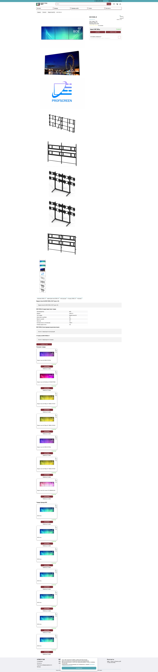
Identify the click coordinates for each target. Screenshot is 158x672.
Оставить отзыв (44, 344)
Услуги (90, 8)
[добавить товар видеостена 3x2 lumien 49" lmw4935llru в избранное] (56, 481)
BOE (98, 23)
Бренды (56, 8)
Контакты (108, 8)
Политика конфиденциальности (44, 665)
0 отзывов (100, 25)
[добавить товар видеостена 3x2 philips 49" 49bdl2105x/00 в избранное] (56, 416)
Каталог (39, 8)
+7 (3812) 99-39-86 (98, 1)
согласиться (79, 668)
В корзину (47, 366)
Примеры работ (75, 8)
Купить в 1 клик (47, 368)
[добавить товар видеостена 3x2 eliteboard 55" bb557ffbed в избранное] (56, 372)
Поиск (109, 4)
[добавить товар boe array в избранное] (56, 506)
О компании (40, 661)
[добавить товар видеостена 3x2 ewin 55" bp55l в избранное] (56, 351)
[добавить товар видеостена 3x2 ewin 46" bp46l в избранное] (56, 437)
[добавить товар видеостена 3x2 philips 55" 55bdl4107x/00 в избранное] (56, 459)
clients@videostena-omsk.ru (115, 1)
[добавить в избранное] (121, 17)
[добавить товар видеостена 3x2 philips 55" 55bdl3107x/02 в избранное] (56, 394)
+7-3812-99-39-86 (111, 662)
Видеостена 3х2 (92, 19)
